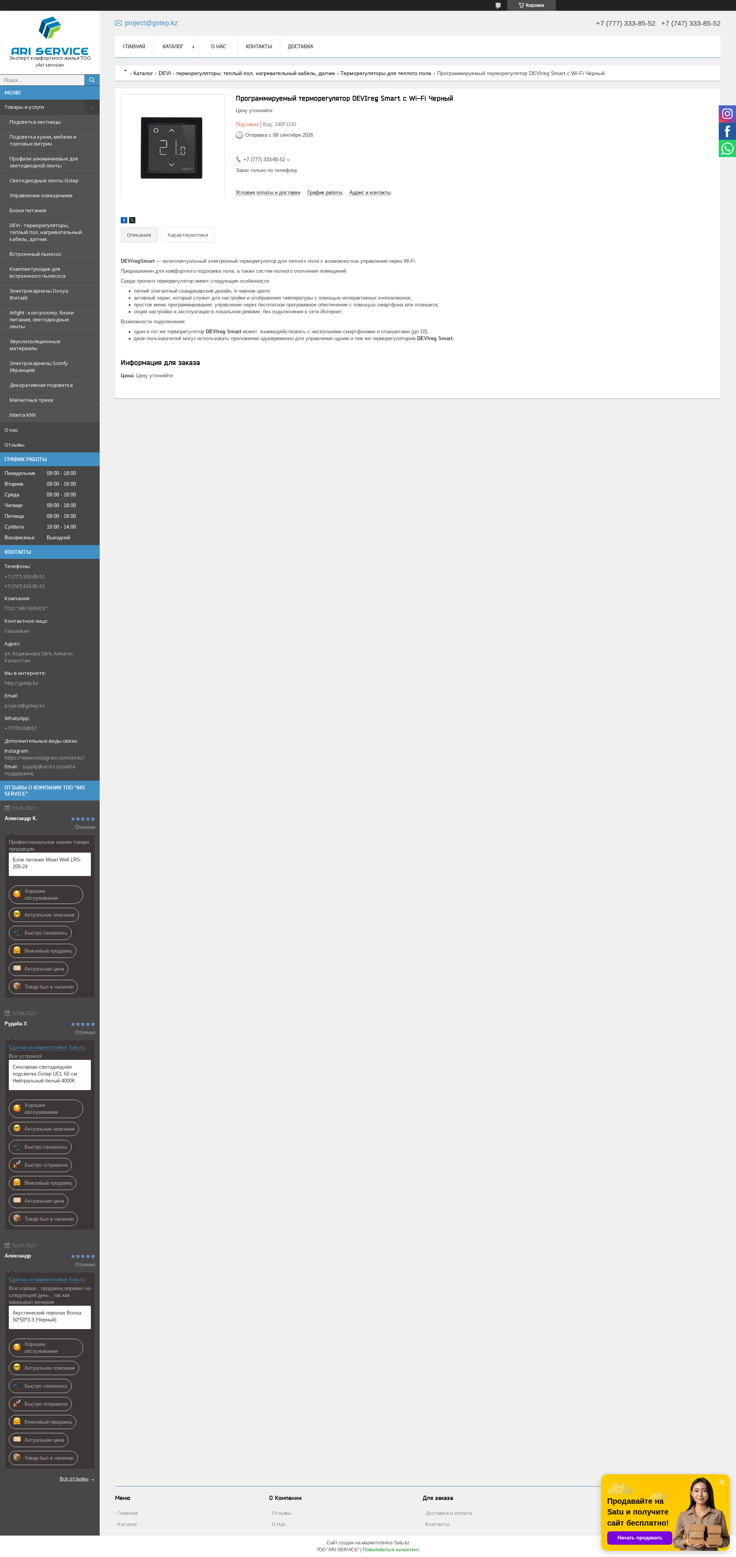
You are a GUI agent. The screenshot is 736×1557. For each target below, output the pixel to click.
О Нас (279, 1524)
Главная (134, 46)
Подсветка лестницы (35, 121)
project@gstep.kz (25, 705)
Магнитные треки (31, 399)
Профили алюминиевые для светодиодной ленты (44, 162)
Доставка (300, 46)
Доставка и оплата (449, 1513)
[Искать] (92, 80)
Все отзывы (74, 1478)
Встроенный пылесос (35, 253)
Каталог (173, 46)
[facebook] (124, 221)
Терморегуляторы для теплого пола (385, 73)
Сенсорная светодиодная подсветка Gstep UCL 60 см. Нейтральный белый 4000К (46, 1074)
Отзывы (15, 444)
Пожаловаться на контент (391, 1549)
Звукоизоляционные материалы (35, 345)
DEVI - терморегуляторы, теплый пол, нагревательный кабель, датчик (46, 232)
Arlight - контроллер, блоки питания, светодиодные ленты (42, 319)
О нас (11, 429)
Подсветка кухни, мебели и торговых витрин (43, 140)
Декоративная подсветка (41, 384)
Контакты (259, 46)
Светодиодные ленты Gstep (44, 180)
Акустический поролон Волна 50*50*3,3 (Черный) (47, 1316)
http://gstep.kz (21, 682)
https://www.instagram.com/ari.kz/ (45, 757)
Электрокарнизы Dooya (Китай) (39, 294)
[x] (132, 221)
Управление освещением (41, 195)
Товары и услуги (24, 106)
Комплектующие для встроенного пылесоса (38, 272)
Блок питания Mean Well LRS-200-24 (47, 863)
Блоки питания (28, 210)
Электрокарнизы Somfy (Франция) (39, 366)
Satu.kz (401, 1543)
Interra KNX (23, 414)
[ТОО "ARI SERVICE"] (50, 35)
